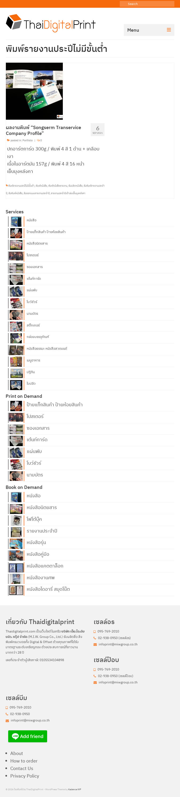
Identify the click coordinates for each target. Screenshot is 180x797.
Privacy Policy (24, 776)
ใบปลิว (31, 383)
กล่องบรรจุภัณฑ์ (38, 337)
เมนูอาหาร (33, 360)
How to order (24, 761)
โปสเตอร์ (32, 255)
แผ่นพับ (32, 290)
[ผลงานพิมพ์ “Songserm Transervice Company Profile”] (34, 91)
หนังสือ (31, 220)
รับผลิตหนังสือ (75, 185)
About (16, 753)
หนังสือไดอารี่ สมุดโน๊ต (48, 588)
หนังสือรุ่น (36, 542)
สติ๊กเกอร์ (33, 325)
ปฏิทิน (31, 372)
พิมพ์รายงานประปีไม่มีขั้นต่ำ (21, 185)
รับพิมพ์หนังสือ (15, 193)
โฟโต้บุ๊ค (34, 518)
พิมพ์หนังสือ (41, 185)
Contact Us (21, 768)
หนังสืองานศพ (41, 577)
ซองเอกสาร (35, 267)
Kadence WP (74, 789)
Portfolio (27, 140)
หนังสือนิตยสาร (37, 243)
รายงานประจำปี (42, 530)
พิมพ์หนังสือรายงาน (57, 185)
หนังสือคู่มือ (38, 553)
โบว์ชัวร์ (32, 302)
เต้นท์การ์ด (34, 278)
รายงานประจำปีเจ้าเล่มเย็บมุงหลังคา (68, 193)
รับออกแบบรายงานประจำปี (37, 193)
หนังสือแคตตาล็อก (45, 565)
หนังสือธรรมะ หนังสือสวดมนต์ (47, 348)
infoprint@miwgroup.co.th (118, 644)
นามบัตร (32, 313)
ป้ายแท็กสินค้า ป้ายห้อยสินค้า (46, 232)
